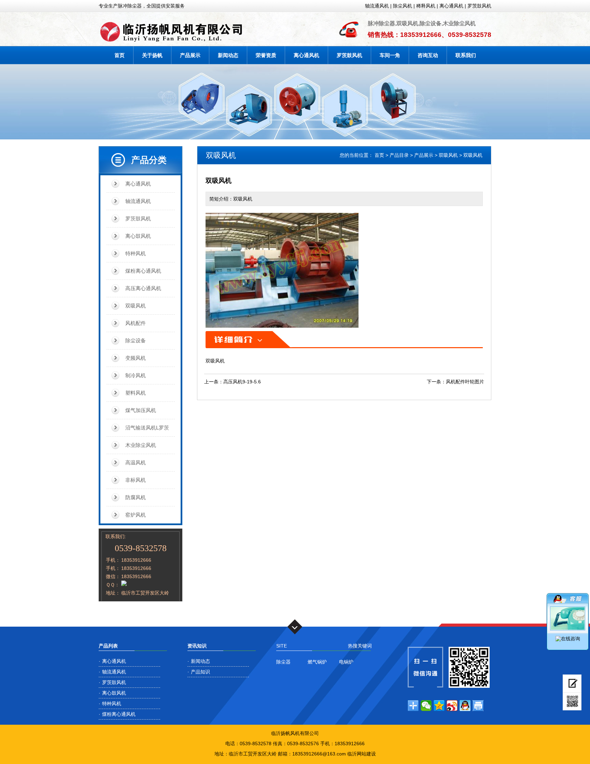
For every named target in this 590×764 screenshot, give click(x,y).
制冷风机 (135, 375)
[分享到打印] (478, 705)
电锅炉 (346, 662)
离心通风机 (451, 6)
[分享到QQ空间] (439, 705)
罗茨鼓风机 (479, 6)
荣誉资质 (266, 55)
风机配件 (135, 323)
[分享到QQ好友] (465, 705)
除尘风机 (402, 6)
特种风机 (135, 253)
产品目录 (399, 155)
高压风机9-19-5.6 (242, 381)
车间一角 (390, 55)
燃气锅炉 (317, 662)
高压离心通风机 (143, 288)
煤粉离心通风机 (143, 271)
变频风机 (135, 358)
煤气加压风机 (140, 410)
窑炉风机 (135, 515)
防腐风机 (135, 497)
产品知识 (200, 671)
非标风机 (135, 480)
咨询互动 (428, 55)
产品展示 (190, 55)
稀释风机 (425, 6)
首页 (119, 55)
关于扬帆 (152, 55)
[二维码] (572, 701)
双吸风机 (135, 306)
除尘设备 (135, 340)
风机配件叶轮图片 (465, 381)
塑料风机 (135, 393)
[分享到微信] (426, 705)
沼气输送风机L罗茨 (147, 428)
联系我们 (465, 55)
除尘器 (283, 662)
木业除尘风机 (140, 445)
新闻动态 (228, 55)
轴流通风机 (377, 6)
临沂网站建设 (361, 753)
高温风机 (135, 462)
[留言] (572, 683)
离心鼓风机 (138, 236)
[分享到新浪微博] (452, 705)
